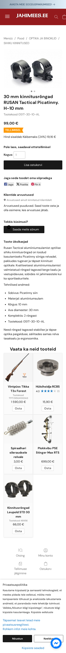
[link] (33, 4)
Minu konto (45, 555)
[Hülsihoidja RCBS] (47, 367)
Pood (20, 38)
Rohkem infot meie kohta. (19, 629)
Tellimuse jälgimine (20, 571)
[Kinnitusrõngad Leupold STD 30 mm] (18, 488)
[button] (33, 17)
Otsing (20, 555)
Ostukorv (46, 569)
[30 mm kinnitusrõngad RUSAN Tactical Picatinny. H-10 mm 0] (33, 68)
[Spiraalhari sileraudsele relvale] (18, 429)
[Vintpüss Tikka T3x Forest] (18, 367)
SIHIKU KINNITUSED (16, 43)
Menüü (8, 38)
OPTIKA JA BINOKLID (42, 38)
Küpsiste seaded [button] (33, 648)
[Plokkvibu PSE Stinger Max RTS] (47, 429)
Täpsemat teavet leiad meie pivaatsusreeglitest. (21, 622)
